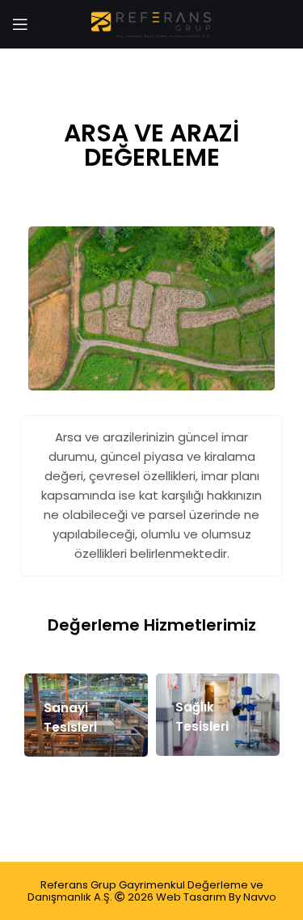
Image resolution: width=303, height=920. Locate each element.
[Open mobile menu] (20, 24)
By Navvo (252, 897)
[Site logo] (152, 23)
